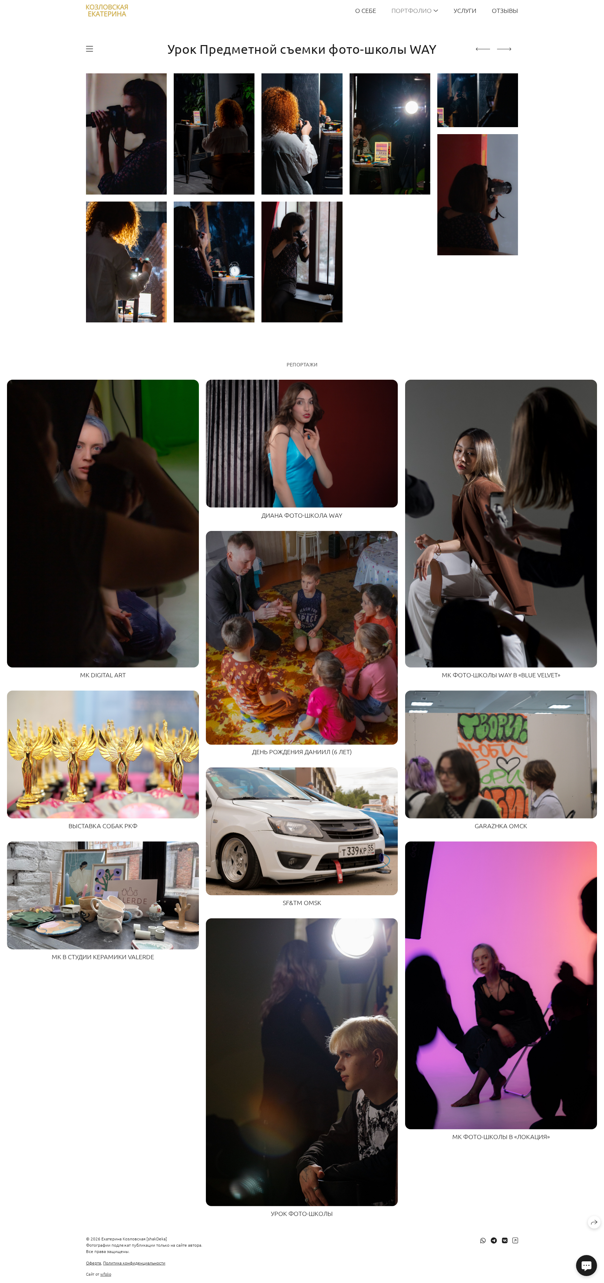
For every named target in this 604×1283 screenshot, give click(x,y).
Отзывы (505, 10)
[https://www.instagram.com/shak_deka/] (515, 1240)
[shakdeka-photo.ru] (107, 11)
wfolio (105, 1274)
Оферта (93, 1263)
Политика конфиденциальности (134, 1263)
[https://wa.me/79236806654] (483, 1240)
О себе (365, 10)
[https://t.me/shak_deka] (494, 1240)
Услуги (465, 10)
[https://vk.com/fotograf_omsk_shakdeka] (505, 1240)
